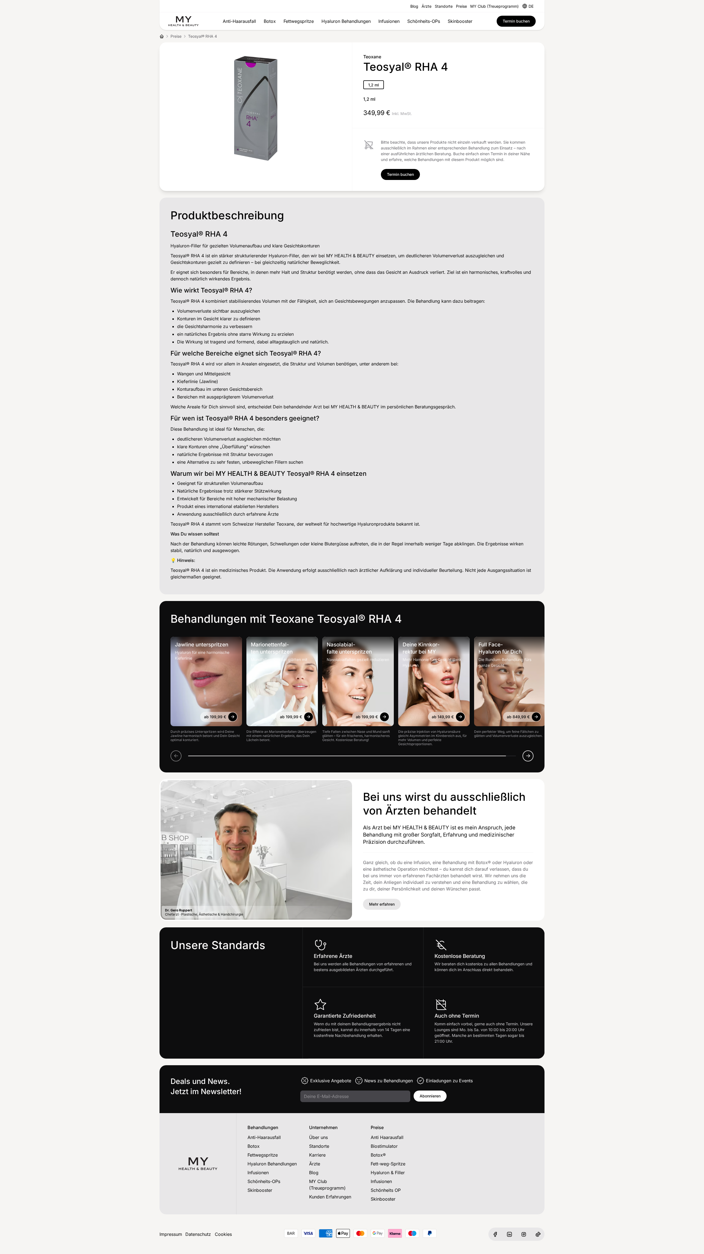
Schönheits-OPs (423, 21)
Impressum (171, 1234)
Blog (414, 6)
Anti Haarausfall (387, 1137)
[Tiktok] (537, 1234)
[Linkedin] (509, 1234)
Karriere (317, 1155)
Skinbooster (460, 21)
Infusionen (389, 21)
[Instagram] (523, 1234)
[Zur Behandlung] (232, 716)
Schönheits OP (386, 1190)
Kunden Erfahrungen (330, 1197)
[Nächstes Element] (528, 755)
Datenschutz (198, 1234)
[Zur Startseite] (183, 21)
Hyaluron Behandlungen (346, 21)
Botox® (378, 1155)
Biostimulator (384, 1146)
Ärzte (426, 6)
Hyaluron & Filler (388, 1172)
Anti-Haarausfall (239, 21)
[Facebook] (495, 1234)
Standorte (444, 6)
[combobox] (531, 6)
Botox (270, 21)
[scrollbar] (352, 756)
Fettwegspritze (299, 21)
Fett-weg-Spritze (388, 1163)
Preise (461, 6)
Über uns (318, 1137)
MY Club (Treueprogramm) (494, 6)
